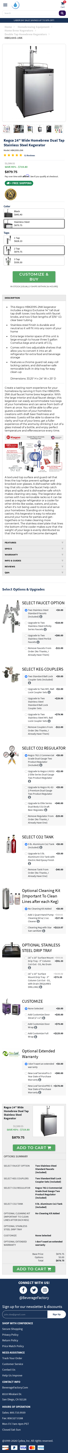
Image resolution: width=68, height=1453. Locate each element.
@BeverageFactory (34, 1297)
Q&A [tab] (7, 572)
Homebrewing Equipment (33, 27)
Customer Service (12, 1364)
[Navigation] (5, 5)
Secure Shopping (12, 1329)
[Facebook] (23, 1290)
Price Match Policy (13, 1346)
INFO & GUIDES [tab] (13, 560)
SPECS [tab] (8, 548)
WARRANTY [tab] (11, 554)
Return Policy (10, 1340)
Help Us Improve (12, 1375)
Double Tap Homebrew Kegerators (26, 34)
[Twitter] (34, 1290)
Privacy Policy (10, 1334)
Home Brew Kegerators (19, 30)
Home (8, 27)
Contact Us (8, 1369)
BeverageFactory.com (15, 1387)
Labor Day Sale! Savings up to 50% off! (34, 20)
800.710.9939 (17, 1412)
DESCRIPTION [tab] (12, 298)
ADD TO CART (32, 1147)
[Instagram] (45, 1290)
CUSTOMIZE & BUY (34, 277)
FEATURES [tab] (10, 542)
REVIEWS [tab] (10, 566)
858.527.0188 (15, 1418)
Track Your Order (12, 1358)
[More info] (40, 616)
